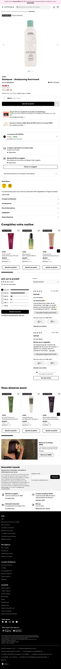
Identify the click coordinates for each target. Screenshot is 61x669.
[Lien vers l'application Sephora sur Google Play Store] (7, 630)
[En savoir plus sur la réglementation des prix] (11, 90)
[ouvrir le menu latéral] (2, 7)
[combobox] (46, 282)
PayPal (19, 93)
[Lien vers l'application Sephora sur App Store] (17, 630)
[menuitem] (54, 7)
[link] (15, 312)
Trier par (34, 278)
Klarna (29, 93)
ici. (37, 635)
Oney (23, 93)
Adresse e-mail (35, 473)
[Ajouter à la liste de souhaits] (18, 230)
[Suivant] (57, 44)
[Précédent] (3, 44)
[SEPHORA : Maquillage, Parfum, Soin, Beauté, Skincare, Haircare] (9, 7)
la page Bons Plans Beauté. (32, 636)
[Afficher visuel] (30, 43)
